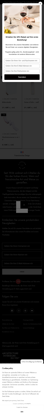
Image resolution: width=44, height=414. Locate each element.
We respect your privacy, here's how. (13, 400)
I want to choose (22, 407)
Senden (22, 77)
